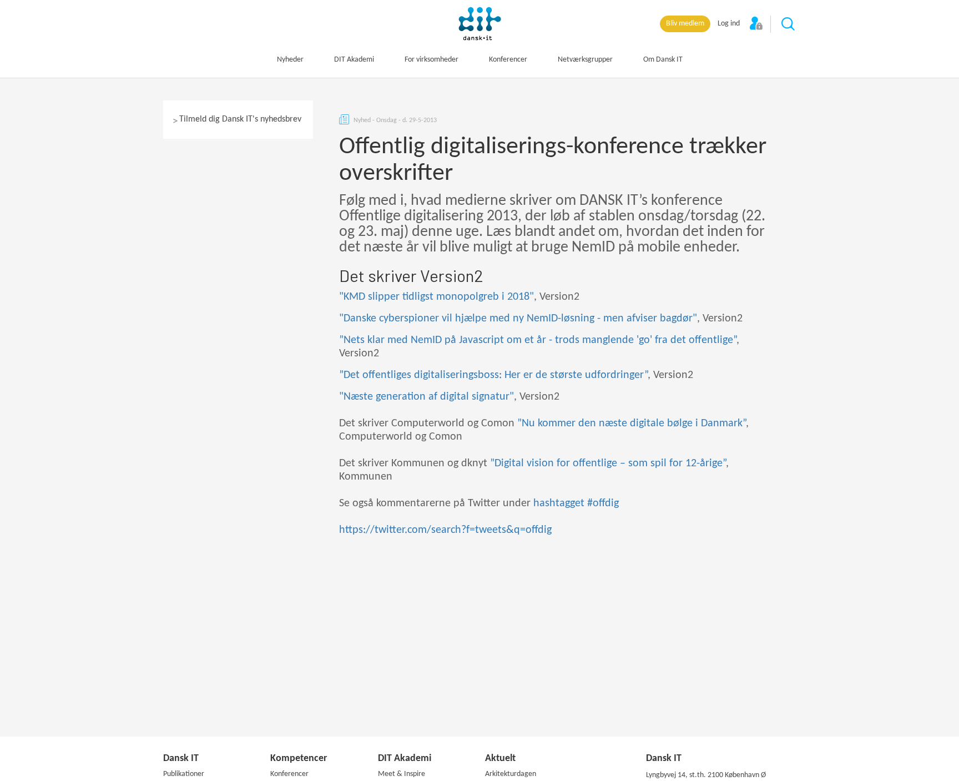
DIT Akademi (354, 60)
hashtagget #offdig (576, 503)
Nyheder (290, 60)
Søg (788, 24)
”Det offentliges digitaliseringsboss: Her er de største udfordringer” (493, 375)
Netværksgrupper (585, 60)
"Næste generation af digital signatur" (426, 396)
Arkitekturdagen (510, 774)
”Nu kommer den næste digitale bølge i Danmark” (631, 423)
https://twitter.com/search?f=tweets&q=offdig (445, 530)
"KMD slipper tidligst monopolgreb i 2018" (436, 297)
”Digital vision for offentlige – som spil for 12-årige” (608, 463)
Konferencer (508, 60)
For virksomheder (431, 60)
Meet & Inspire (401, 774)
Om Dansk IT (663, 60)
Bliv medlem (685, 23)
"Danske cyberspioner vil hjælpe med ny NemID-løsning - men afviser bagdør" (518, 318)
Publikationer (183, 774)
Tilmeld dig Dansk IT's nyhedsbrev (240, 119)
